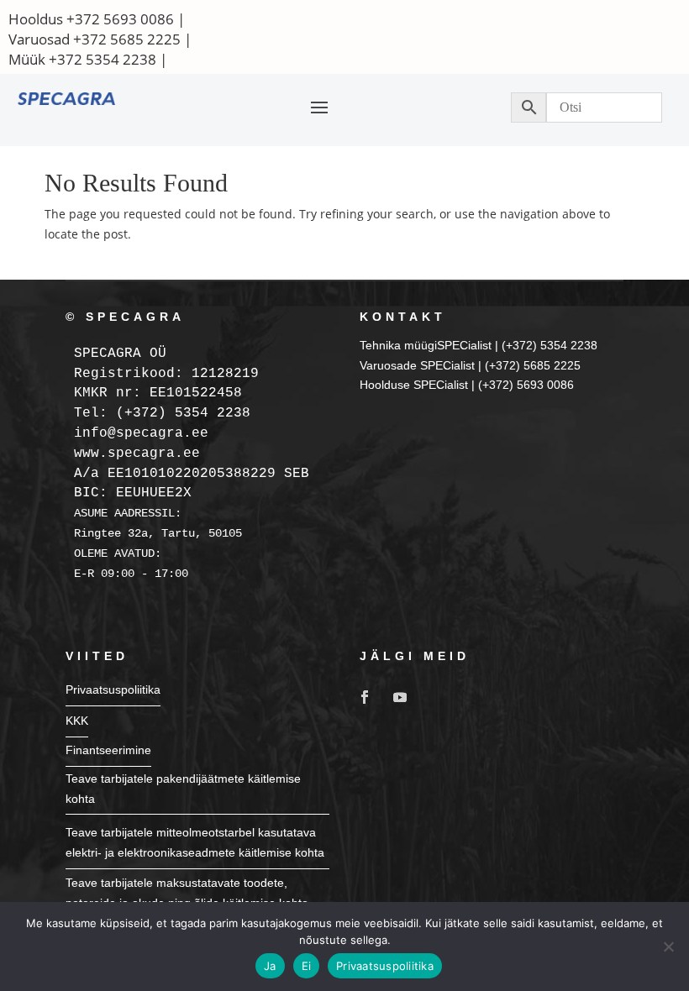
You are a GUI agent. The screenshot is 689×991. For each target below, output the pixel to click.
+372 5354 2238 (102, 59)
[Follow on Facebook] (364, 697)
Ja (270, 966)
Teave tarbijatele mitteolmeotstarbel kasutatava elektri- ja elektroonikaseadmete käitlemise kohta (195, 842)
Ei (307, 966)
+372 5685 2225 (127, 39)
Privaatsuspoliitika (113, 689)
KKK (77, 720)
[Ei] (668, 946)
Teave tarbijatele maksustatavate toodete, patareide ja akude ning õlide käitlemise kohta (187, 893)
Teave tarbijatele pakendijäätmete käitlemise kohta (183, 788)
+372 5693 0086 (120, 19)
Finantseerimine (108, 750)
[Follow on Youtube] (400, 697)
